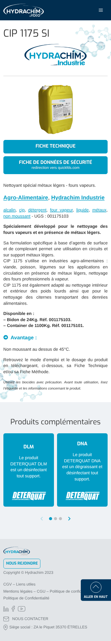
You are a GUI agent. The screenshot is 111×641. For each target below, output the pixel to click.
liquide (82, 209)
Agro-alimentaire (25, 197)
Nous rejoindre (22, 563)
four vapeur (61, 209)
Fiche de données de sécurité (55, 165)
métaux (99, 209)
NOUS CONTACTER (30, 619)
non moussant (17, 216)
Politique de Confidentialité (26, 598)
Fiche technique (55, 146)
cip (22, 209)
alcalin (9, 209)
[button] (69, 518)
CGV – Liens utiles (19, 584)
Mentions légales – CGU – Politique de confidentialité (49, 591)
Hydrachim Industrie (78, 197)
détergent (37, 209)
